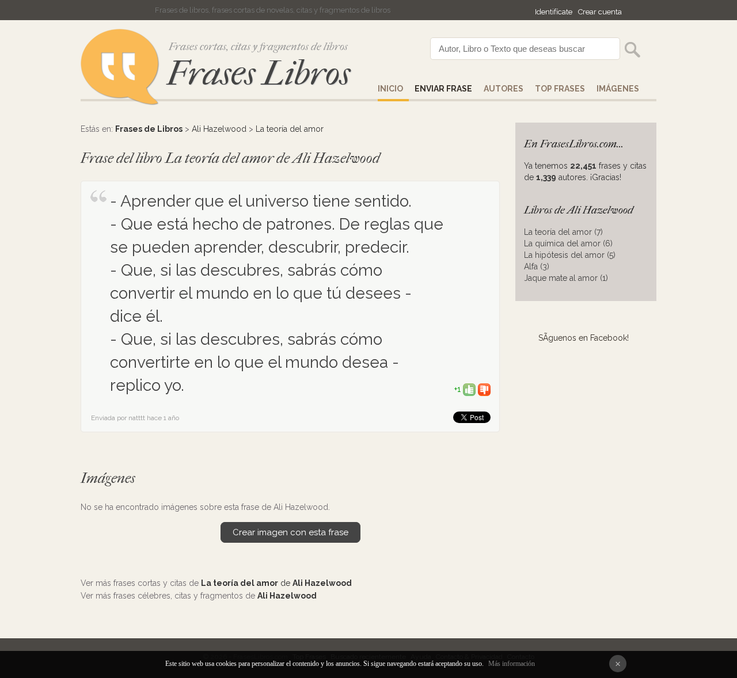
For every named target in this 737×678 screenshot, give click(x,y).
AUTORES (503, 88)
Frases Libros (258, 73)
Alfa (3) (536, 266)
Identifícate (553, 11)
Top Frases (560, 88)
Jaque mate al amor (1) (566, 278)
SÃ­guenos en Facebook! (583, 337)
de (276, 583)
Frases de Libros (149, 129)
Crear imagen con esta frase (290, 532)
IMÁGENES (618, 88)
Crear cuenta (600, 11)
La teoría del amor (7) (563, 232)
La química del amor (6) (568, 243)
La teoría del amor (290, 129)
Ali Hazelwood (219, 129)
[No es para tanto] (484, 389)
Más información (511, 664)
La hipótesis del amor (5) (570, 255)
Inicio (390, 88)
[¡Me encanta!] (469, 389)
